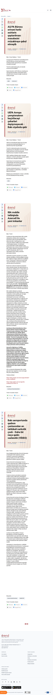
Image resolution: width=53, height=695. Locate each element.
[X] (8, 682)
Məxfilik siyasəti (5, 670)
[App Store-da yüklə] (7, 687)
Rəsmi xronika (4, 656)
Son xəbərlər (4, 654)
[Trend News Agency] (5, 636)
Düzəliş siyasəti (31, 661)
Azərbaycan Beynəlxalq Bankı (13, 388)
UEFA (8, 181)
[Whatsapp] (3, 682)
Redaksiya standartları (32, 659)
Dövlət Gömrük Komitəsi (12, 598)
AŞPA (8, 81)
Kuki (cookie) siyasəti (6, 674)
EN (45, 692)
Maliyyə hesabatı (31, 663)
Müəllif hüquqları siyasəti (6, 672)
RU (50, 692)
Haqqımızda (30, 654)
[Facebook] (5, 682)
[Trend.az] (6, 10)
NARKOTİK (22, 598)
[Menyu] (50, 10)
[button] (2, 19)
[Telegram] (14, 682)
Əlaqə (29, 657)
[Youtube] (11, 682)
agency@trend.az (5, 647)
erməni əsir (14, 81)
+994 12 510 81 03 (5, 646)
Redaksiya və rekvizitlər (32, 656)
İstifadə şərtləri (4, 668)
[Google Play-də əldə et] (16, 687)
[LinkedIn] (17, 682)
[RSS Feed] (20, 682)
